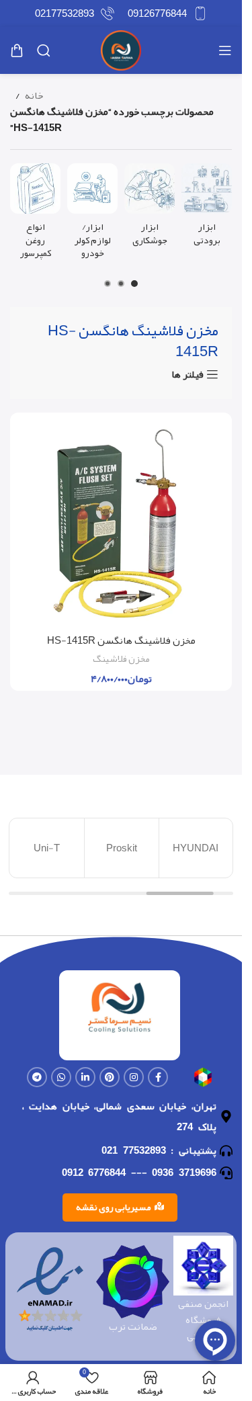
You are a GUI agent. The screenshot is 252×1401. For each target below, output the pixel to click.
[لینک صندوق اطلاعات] (167, 13)
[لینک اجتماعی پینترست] (109, 1077)
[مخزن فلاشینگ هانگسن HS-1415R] (121, 523)
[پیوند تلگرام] (37, 1077)
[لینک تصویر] (203, 1080)
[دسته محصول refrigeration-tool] (206, 208)
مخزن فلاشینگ (121, 659)
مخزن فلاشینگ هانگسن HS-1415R (121, 640)
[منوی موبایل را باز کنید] (225, 50)
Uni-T (47, 848)
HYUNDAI (196, 848)
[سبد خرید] (16, 50)
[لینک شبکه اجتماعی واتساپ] (61, 1077)
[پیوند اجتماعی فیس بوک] (158, 1077)
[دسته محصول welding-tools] (149, 208)
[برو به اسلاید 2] (121, 283)
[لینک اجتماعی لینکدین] (85, 1077)
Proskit (121, 848)
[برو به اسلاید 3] (107, 283)
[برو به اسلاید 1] (134, 283)
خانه (34, 95)
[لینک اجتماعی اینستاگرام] (134, 1077)
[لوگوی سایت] (121, 54)
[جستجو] (43, 50)
